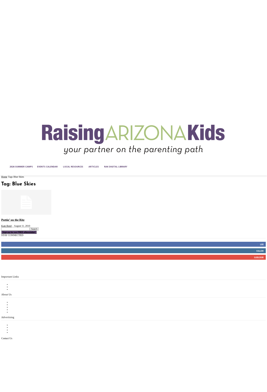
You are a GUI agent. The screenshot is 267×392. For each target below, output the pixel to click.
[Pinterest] (23, 377)
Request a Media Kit (20, 327)
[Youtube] (36, 377)
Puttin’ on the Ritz (12, 219)
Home (4, 176)
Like (262, 244)
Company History (19, 305)
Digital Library (17, 287)
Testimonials (16, 325)
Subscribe (259, 257)
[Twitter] (29, 377)
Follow (260, 251)
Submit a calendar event (23, 312)
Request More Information (24, 332)
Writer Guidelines (18, 310)
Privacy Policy (17, 289)
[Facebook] (3, 377)
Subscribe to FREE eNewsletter (27, 284)
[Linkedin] (16, 377)
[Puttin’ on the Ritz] (26, 214)
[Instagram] (10, 377)
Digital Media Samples (22, 330)
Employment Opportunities (24, 307)
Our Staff (14, 302)
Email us (12, 354)
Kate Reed (6, 226)
